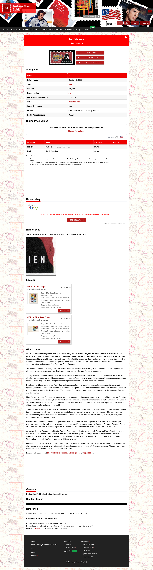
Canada (43, 29)
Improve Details (92, 63)
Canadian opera (74, 101)
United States (55, 29)
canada (68, 544)
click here (36, 528)
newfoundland (88, 547)
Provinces (69, 29)
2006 (70, 84)
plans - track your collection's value (44, 544)
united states (70, 547)
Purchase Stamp (92, 58)
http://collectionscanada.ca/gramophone (63, 453)
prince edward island (90, 554)
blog (32, 548)
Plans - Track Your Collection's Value (20, 29)
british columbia (88, 544)
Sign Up (145, 23)
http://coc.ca (88, 453)
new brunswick (88, 557)
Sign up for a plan (75, 131)
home (33, 541)
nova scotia (87, 551)
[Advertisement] (76, 180)
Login (135, 23)
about (33, 552)
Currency (111, 137)
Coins (87, 29)
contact (34, 555)
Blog (78, 29)
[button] (119, 147)
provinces (85, 541)
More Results (75, 220)
